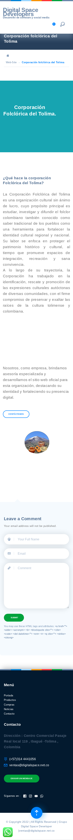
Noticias (9, 709)
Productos (10, 699)
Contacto (9, 713)
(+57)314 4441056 (22, 759)
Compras (9, 704)
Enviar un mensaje (22, 778)
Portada (8, 695)
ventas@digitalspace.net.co (29, 765)
